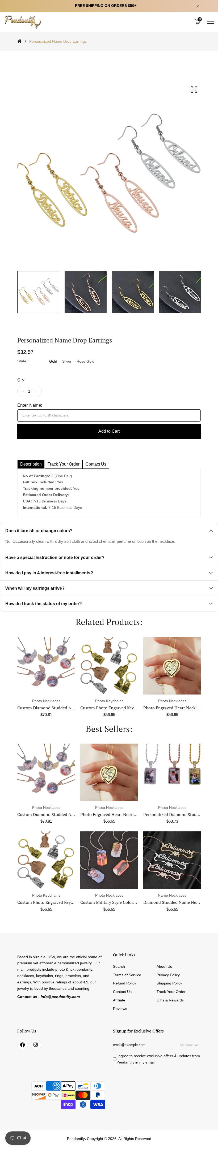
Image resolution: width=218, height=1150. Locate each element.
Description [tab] (31, 464)
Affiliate (119, 1000)
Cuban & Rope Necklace (172, 814)
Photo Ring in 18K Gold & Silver (174, 902)
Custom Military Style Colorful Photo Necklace (61, 902)
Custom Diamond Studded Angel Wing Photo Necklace (69, 708)
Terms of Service (127, 975)
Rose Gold (85, 361)
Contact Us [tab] (95, 464)
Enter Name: (29, 405)
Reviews (120, 1008)
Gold (53, 361)
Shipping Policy (169, 983)
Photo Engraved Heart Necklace (173, 708)
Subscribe (189, 1045)
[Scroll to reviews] (109, 55)
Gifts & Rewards (170, 1000)
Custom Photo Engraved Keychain (112, 708)
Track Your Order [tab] (63, 464)
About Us (164, 966)
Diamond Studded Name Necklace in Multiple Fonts (129, 902)
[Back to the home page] (19, 41)
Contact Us (122, 992)
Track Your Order (171, 992)
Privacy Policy (168, 975)
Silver (67, 361)
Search (119, 966)
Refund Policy (124, 983)
